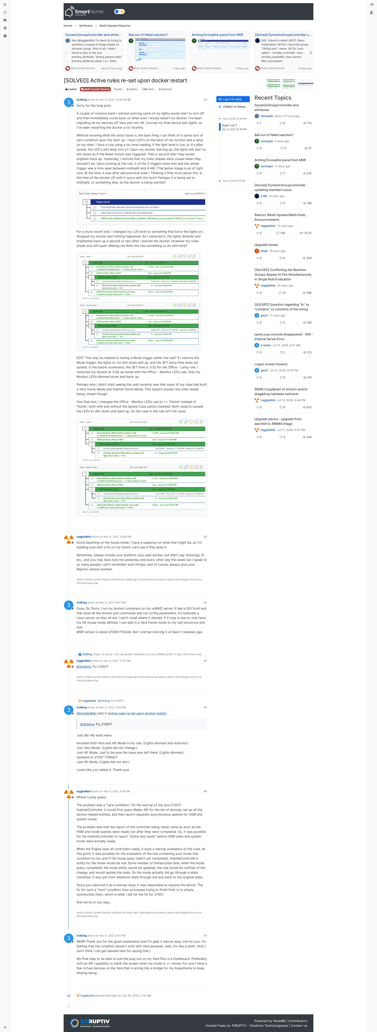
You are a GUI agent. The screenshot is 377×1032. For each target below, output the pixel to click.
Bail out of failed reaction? (148, 35)
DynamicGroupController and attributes (95, 35)
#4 (205, 660)
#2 (205, 536)
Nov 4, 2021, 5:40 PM (117, 791)
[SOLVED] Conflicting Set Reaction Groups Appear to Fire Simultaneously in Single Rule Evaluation (282, 274)
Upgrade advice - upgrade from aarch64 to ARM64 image (277, 421)
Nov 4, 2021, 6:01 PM (112, 935)
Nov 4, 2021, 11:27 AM (117, 660)
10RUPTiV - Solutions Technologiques (260, 1025)
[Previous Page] (66, 53)
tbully (264, 251)
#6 (205, 791)
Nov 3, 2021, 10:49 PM (113, 99)
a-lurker (266, 345)
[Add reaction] (181, 525)
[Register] (371, 12)
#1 (205, 99)
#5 (205, 707)
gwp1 (264, 315)
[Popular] (5, 28)
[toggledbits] (256, 225)
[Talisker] (256, 430)
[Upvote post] (188, 525)
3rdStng (82, 99)
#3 (205, 602)
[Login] (371, 5)
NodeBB (279, 1021)
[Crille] (256, 196)
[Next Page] (310, 53)
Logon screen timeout (270, 364)
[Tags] (5, 20)
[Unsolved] (5, 36)
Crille (264, 196)
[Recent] (5, 12)
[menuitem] (371, 5)
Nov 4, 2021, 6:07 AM (113, 602)
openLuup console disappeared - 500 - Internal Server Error (283, 336)
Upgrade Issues (266, 245)
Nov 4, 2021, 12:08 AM (117, 536)
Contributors (297, 1021)
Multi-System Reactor (83, 68)
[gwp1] (256, 285)
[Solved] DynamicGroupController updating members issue (299, 35)
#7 (205, 935)
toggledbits (84, 536)
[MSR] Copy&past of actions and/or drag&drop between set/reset (281, 391)
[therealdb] (256, 116)
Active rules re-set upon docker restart (137, 713)
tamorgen (267, 141)
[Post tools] (203, 525)
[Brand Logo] (88, 11)
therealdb (267, 116)
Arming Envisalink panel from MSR (217, 35)
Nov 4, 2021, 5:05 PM (113, 707)
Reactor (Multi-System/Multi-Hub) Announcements (280, 217)
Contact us (299, 1025)
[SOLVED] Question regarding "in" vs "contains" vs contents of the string (281, 307)
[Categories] (5, 5)
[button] (5, 1027)
